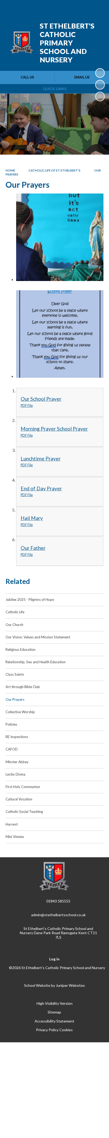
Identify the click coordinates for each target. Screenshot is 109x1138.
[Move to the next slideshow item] (100, 96)
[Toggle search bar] (84, 7)
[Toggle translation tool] (71, 7)
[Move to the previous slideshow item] (100, 84)
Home (10, 170)
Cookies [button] (66, 1030)
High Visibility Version (54, 1003)
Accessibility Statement (54, 1021)
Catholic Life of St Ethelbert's (54, 170)
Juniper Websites (70, 985)
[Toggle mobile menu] (98, 7)
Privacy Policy (47, 1030)
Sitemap (54, 1012)
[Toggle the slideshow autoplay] (100, 73)
